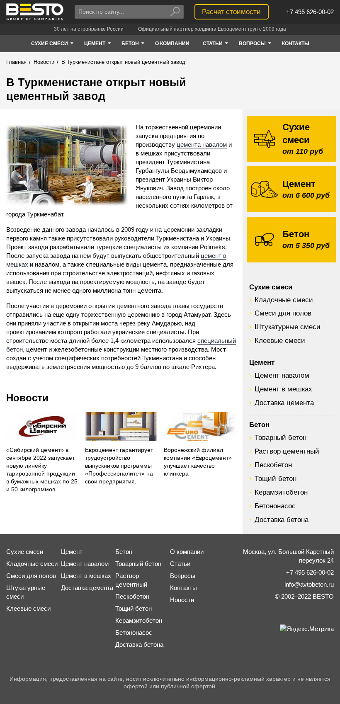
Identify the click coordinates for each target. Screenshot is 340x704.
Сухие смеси (270, 287)
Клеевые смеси (280, 340)
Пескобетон (273, 465)
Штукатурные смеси (288, 326)
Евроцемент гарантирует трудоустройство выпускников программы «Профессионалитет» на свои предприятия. (119, 466)
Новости (27, 397)
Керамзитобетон (281, 492)
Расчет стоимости (231, 11)
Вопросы (182, 575)
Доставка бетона (281, 519)
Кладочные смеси (284, 299)
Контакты (183, 587)
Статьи (180, 563)
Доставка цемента (284, 402)
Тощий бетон (275, 478)
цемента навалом (202, 144)
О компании (187, 551)
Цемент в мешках (283, 389)
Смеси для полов (283, 313)
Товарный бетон (280, 437)
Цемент (261, 362)
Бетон (259, 424)
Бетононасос (275, 506)
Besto (35, 11)
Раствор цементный (287, 451)
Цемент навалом (282, 375)
